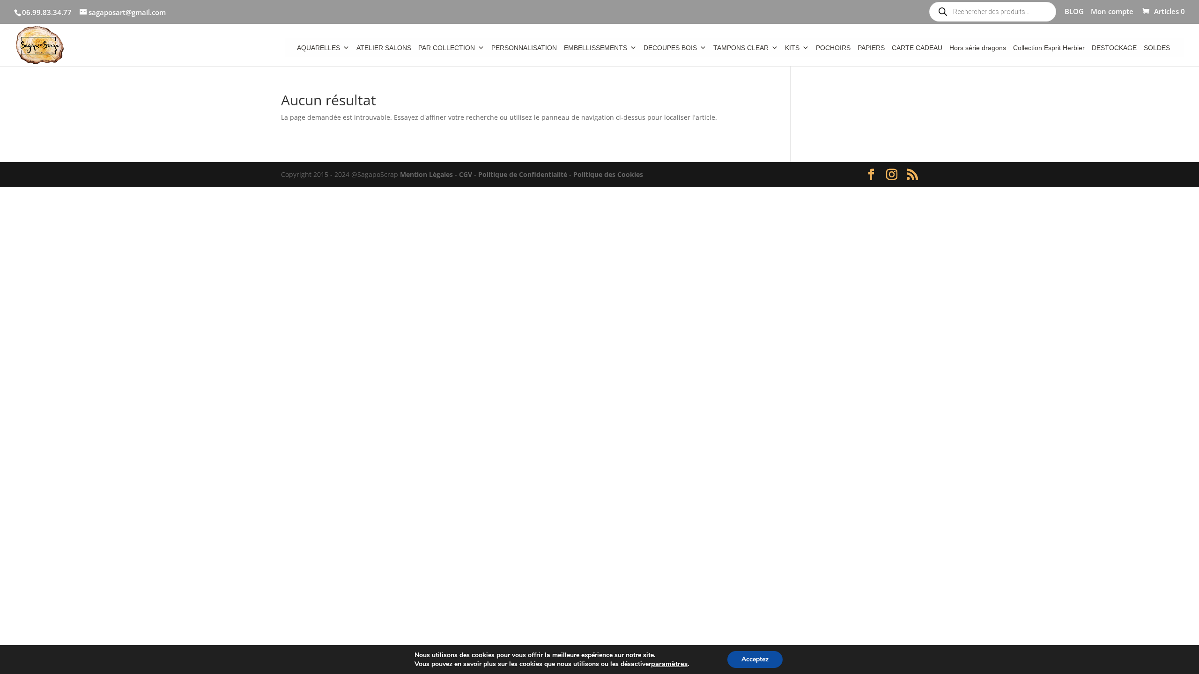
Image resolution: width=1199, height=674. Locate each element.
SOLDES (1157, 47)
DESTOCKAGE (1114, 47)
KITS (792, 47)
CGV (465, 174)
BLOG (1074, 12)
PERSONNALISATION (524, 47)
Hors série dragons (977, 47)
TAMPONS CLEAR (741, 47)
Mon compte (1112, 12)
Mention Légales (426, 174)
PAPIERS (871, 47)
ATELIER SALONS (383, 47)
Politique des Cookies (608, 174)
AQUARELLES (318, 47)
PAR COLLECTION (446, 47)
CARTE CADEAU (917, 47)
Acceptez (755, 659)
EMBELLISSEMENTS (595, 47)
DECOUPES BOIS (670, 47)
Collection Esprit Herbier (1049, 47)
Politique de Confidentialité (522, 174)
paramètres (669, 663)
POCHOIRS (833, 47)
